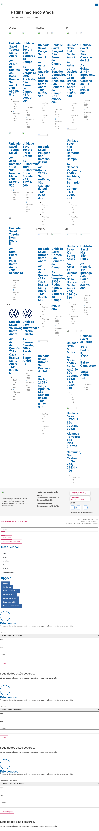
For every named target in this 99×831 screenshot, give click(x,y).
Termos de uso (6, 521)
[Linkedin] (72, 507)
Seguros (5, 565)
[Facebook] (78, 507)
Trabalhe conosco (8, 572)
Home (4, 553)
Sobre (4, 557)
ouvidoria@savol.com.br (79, 493)
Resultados (7, 537)
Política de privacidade (19, 521)
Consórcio (6, 561)
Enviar (4, 663)
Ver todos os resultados (11, 542)
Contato (5, 568)
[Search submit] (3, 533)
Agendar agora (7, 812)
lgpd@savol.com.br (77, 498)
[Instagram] (85, 507)
